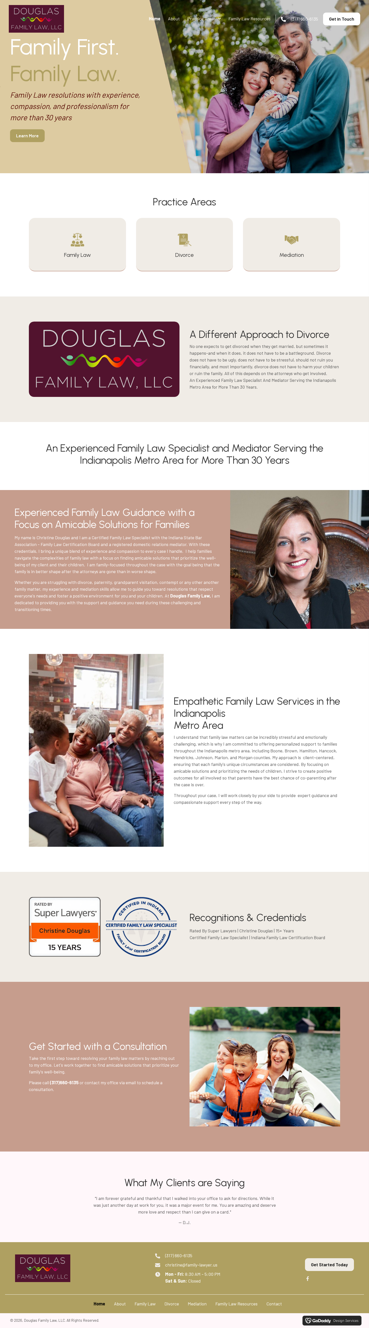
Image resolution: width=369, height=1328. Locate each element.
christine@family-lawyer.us (191, 1264)
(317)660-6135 (64, 1082)
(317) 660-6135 (304, 19)
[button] (307, 1278)
